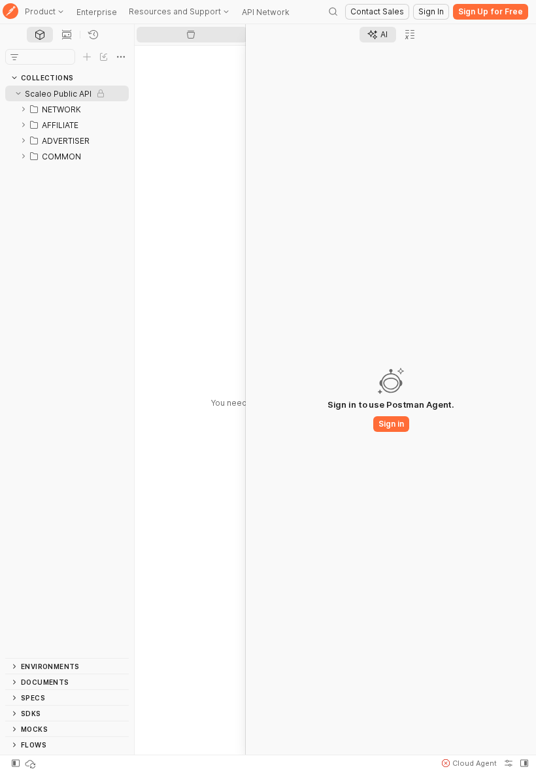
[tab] (40, 34)
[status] (31, 763)
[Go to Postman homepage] (10, 12)
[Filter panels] (14, 56)
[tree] (67, 372)
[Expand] (23, 109)
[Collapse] (18, 93)
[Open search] (333, 12)
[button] (469, 763)
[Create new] (87, 57)
